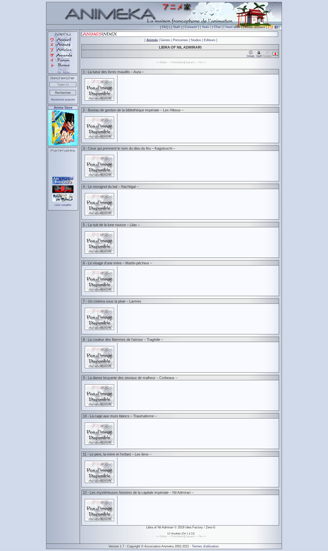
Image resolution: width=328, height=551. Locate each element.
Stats (205, 27)
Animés (152, 40)
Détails (251, 56)
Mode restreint (255, 27)
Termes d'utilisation (205, 546)
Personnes (180, 40)
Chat (217, 27)
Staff (176, 27)
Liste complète (63, 204)
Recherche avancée (63, 99)
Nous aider (232, 27)
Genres (165, 40)
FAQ (165, 27)
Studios (196, 40)
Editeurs (209, 40)
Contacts (191, 27)
